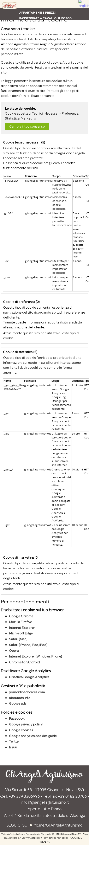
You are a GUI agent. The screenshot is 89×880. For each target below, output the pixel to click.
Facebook (17, 718)
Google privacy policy (26, 724)
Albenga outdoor (66, 23)
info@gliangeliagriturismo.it (44, 802)
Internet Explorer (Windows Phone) (35, 656)
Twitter (14, 741)
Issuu (13, 747)
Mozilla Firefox (20, 621)
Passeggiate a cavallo (38, 18)
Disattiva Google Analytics (29, 677)
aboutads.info (19, 697)
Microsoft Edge (21, 633)
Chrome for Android (24, 662)
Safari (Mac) (18, 639)
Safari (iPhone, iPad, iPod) (28, 644)
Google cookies (21, 730)
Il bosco (65, 18)
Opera (14, 650)
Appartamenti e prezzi (37, 12)
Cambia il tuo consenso (27, 126)
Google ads (17, 703)
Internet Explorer (22, 627)
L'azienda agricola (34, 23)
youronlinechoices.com (27, 692)
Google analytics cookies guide (33, 735)
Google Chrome (21, 616)
